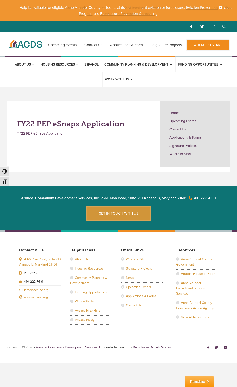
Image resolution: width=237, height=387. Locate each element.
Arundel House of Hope (198, 274)
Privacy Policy (84, 320)
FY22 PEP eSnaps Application (41, 133)
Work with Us (84, 301)
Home (174, 113)
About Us (81, 259)
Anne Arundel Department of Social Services (191, 288)
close (228, 7)
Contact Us (177, 129)
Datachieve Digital (146, 347)
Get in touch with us (118, 213)
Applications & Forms (185, 137)
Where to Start (180, 154)
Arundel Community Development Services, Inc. (24, 47)
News (130, 278)
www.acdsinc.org (36, 297)
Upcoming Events (182, 121)
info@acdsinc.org (36, 290)
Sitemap (166, 347)
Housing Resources (89, 268)
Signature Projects (183, 146)
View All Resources (195, 317)
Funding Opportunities (91, 292)
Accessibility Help (87, 311)
